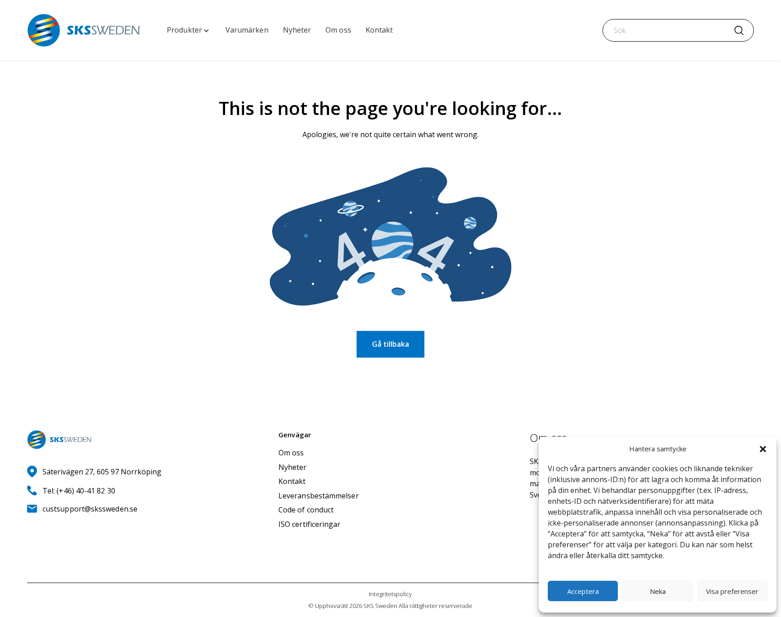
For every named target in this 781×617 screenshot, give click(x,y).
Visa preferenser (732, 591)
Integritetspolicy (390, 594)
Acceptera (583, 591)
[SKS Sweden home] (83, 30)
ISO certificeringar (309, 524)
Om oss (291, 453)
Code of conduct (306, 510)
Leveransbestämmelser (318, 496)
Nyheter (292, 467)
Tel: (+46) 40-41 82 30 (78, 491)
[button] (762, 449)
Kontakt (292, 481)
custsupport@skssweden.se (89, 509)
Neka (658, 591)
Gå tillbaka (390, 344)
